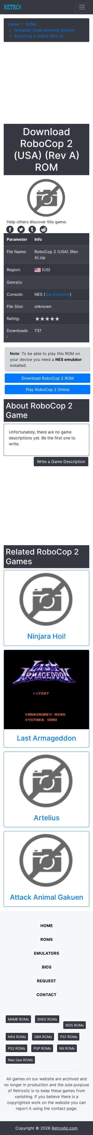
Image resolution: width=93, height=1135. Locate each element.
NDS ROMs (74, 1025)
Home (46, 925)
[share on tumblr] (31, 228)
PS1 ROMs (68, 1037)
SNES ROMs (47, 1019)
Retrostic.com (65, 1128)
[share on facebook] (9, 228)
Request (46, 980)
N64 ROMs (17, 1037)
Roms (46, 939)
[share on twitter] (20, 228)
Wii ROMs (67, 1048)
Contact (46, 994)
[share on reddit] (42, 228)
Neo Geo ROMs (20, 1060)
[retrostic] (12, 7)
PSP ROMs (42, 1048)
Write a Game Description (61, 461)
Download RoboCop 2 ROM (48, 378)
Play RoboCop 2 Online (47, 389)
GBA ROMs (43, 1037)
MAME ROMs (18, 1019)
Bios (46, 967)
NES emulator (68, 359)
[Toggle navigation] (82, 7)
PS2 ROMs (16, 1048)
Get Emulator (57, 294)
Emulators (46, 953)
